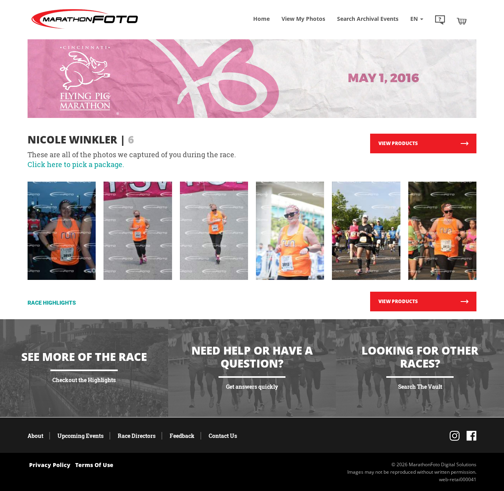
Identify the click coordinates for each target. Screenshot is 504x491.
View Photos (303, 18)
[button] (440, 21)
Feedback (182, 436)
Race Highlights (52, 303)
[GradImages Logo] (85, 29)
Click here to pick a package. (76, 164)
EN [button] (414, 18)
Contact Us (223, 436)
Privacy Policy (49, 465)
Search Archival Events (367, 18)
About (35, 436)
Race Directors (137, 436)
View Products (398, 143)
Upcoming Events (80, 436)
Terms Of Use (94, 465)
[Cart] (461, 21)
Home (261, 18)
